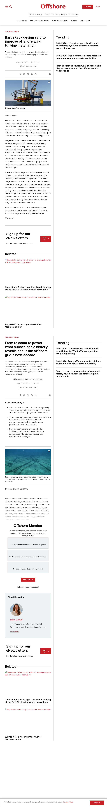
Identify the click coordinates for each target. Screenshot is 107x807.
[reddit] (32, 74)
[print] (50, 74)
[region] (53, 802)
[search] (10, 6)
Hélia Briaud (18, 379)
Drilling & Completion (39, 20)
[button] (6, 6)
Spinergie (39, 379)
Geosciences (22, 20)
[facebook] (20, 74)
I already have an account (28, 587)
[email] (35, 74)
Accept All (96, 802)
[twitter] (28, 74)
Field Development (60, 20)
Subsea (74, 20)
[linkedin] (24, 74)
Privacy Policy (68, 802)
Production (85, 20)
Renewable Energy (12, 31)
